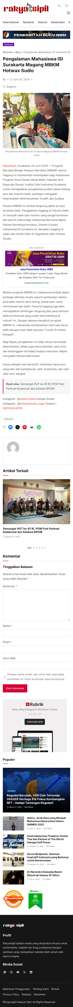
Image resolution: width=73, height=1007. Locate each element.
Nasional (28, 22)
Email (7, 642)
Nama (7, 626)
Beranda (8, 52)
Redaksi (26, 994)
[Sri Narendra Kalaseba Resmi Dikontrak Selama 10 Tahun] (13, 882)
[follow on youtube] (18, 972)
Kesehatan (58, 22)
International (11, 22)
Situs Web (9, 658)
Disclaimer (40, 994)
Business (11, 791)
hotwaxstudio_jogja (32, 403)
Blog (18, 52)
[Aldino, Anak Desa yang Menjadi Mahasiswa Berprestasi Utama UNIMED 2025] (13, 828)
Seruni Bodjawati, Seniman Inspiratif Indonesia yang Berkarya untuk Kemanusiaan (48, 857)
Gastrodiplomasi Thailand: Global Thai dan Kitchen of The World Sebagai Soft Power (47, 839)
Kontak (55, 989)
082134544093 (12, 408)
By (4, 79)
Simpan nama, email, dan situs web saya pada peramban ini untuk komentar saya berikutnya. (36, 677)
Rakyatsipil (9, 165)
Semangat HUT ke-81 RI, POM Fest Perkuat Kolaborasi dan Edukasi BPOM (31, 530)
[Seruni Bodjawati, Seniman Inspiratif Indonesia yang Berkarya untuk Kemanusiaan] (13, 864)
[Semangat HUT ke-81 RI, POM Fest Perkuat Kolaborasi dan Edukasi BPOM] (36, 521)
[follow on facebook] (5, 972)
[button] (59, 5)
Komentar (10, 586)
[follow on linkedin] (31, 972)
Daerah (42, 22)
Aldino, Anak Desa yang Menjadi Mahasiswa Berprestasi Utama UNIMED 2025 (46, 821)
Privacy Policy (11, 994)
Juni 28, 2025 (21, 79)
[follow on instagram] (11, 972)
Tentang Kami (41, 989)
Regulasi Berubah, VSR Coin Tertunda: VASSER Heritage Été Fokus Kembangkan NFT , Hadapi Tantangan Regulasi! (36, 799)
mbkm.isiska (27, 399)
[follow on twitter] (24, 972)
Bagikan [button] (11, 86)
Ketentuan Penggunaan (16, 989)
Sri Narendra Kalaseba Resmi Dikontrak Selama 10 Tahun (44, 873)
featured (8, 419)
